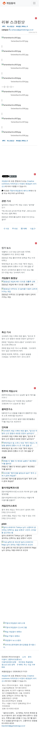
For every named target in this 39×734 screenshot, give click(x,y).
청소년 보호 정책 (8, 664)
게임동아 (5, 181)
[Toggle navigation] (34, 3)
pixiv (4, 524)
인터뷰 (5, 427)
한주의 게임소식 (9, 391)
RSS (3, 667)
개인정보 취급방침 (25, 662)
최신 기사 (6, 332)
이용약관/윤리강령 (9, 662)
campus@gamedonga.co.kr (22, 30)
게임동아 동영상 (9, 278)
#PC (3, 26)
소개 (24, 657)
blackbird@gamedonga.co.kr (13, 726)
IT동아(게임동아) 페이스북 (20, 191)
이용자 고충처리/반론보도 (12, 659)
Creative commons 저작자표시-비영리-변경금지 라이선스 (19, 183)
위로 (16, 228)
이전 (7, 228)
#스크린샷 (10, 26)
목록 (25, 228)
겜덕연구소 (7, 409)
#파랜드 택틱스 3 (22, 26)
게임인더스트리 (9, 505)
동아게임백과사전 (10, 487)
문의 (29, 657)
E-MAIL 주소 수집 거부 (26, 664)
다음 (32, 228)
